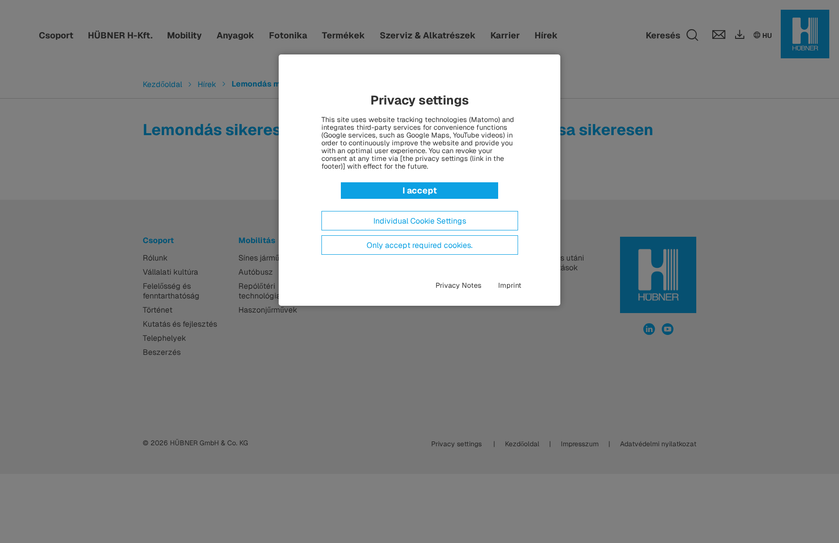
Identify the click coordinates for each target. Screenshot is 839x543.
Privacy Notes (459, 285)
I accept (420, 190)
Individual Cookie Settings (419, 221)
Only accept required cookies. (419, 245)
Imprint (509, 285)
